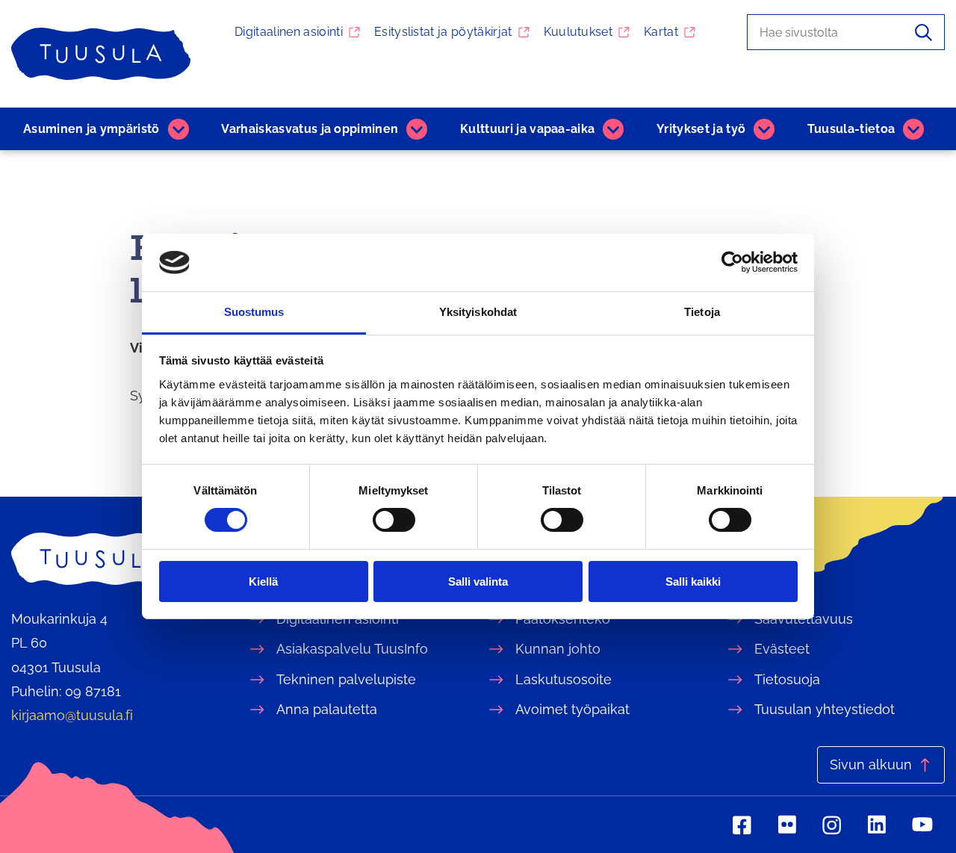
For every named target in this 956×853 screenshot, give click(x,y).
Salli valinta (478, 581)
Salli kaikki (693, 581)
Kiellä (263, 581)
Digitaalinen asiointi (289, 32)
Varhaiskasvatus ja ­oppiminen (309, 129)
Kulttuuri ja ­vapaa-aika (527, 129)
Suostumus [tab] (254, 311)
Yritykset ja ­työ (701, 129)
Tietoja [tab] (702, 311)
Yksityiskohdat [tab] (478, 311)
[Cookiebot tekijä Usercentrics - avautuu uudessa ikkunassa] (732, 262)
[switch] (394, 520)
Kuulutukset (578, 32)
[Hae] (923, 32)
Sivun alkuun (871, 764)
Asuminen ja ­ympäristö (91, 129)
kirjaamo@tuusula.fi (72, 715)
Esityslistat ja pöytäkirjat (443, 32)
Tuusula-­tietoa (851, 129)
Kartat (661, 32)
